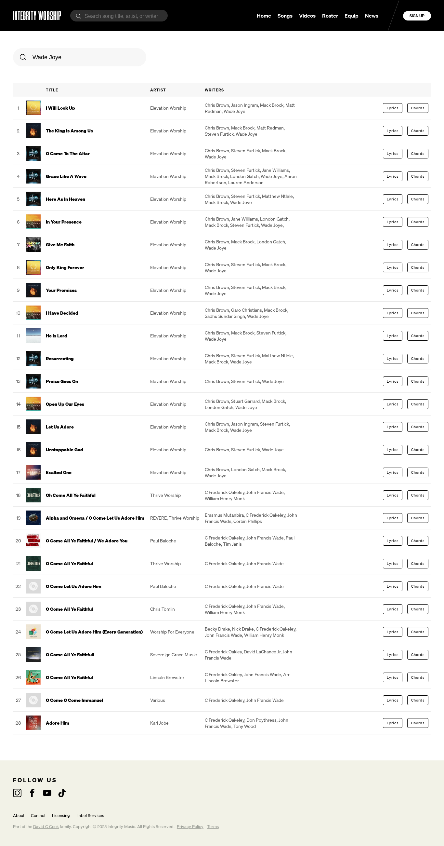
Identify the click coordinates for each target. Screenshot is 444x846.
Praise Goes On (62, 381)
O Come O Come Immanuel (74, 700)
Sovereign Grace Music (173, 654)
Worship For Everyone (172, 632)
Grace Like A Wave (66, 176)
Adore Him (57, 723)
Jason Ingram (244, 105)
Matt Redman (270, 128)
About (18, 815)
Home (264, 15)
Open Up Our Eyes (65, 404)
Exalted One (59, 472)
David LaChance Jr (262, 651)
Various (157, 700)
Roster (330, 15)
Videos (307, 15)
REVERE (158, 518)
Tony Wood (244, 726)
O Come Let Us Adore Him (73, 586)
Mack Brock (271, 105)
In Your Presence (64, 222)
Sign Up (417, 15)
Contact (38, 815)
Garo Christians (246, 310)
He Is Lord (56, 336)
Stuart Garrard (245, 401)
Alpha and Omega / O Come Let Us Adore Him (95, 518)
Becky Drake (217, 629)
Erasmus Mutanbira (224, 515)
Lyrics (392, 108)
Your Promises (61, 290)
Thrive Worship (165, 495)
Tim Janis (232, 544)
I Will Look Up (60, 108)
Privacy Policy (190, 826)
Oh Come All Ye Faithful (71, 495)
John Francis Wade (265, 492)
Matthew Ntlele (277, 196)
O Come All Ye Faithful (69, 563)
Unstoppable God (64, 449)
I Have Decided (62, 313)
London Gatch (244, 176)
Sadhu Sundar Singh (225, 316)
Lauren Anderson (246, 182)
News (371, 15)
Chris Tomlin (162, 609)
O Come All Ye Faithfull (70, 654)
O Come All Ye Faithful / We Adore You (86, 541)
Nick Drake (243, 629)
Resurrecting (60, 358)
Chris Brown (217, 105)
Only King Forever (65, 267)
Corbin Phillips (247, 521)
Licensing (61, 815)
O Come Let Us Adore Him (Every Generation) (94, 632)
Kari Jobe (159, 723)
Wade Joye (234, 111)
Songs (285, 15)
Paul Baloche (163, 541)
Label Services (90, 815)
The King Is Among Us (69, 131)
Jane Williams (275, 170)
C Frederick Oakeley (224, 492)
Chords (417, 108)
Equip (352, 15)
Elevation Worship (168, 108)
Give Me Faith (60, 244)
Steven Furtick (219, 134)
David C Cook (46, 826)
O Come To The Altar (68, 153)
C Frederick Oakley (223, 651)
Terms (213, 826)
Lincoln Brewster (167, 677)
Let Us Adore (60, 427)
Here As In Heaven (65, 199)
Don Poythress (261, 720)
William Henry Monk (225, 498)
